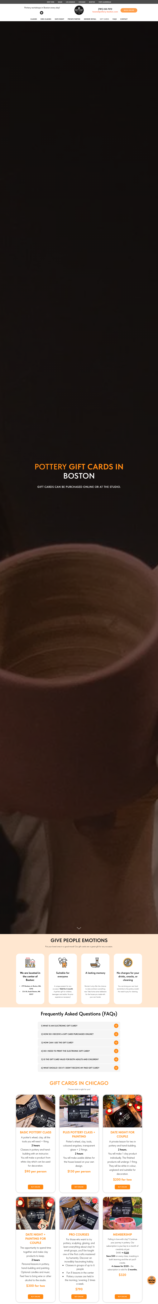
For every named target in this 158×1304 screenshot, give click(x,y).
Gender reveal (90, 19)
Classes (34, 19)
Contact (124, 19)
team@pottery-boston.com (105, 11)
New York (50, 2)
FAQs (115, 19)
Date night (59, 19)
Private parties (74, 19)
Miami (60, 2)
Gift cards (104, 19)
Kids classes (46, 19)
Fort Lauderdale (105, 2)
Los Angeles (70, 2)
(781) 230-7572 (105, 9)
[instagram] (41, 14)
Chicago (82, 2)
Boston (92, 2)
